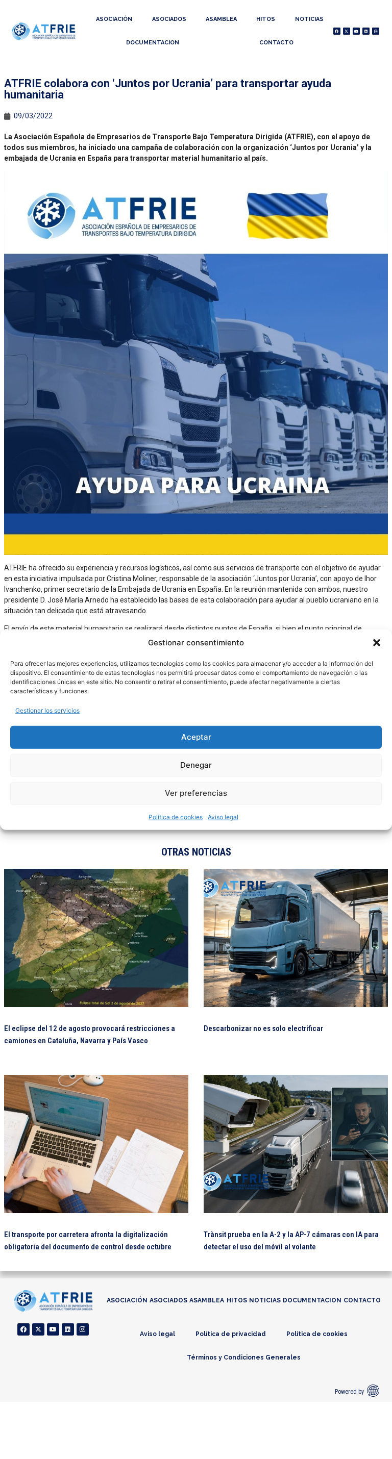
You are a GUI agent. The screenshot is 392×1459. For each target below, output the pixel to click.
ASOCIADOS (169, 19)
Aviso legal (223, 816)
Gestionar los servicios (47, 710)
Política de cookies (176, 816)
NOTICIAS (309, 19)
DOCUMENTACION (152, 42)
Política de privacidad (230, 1334)
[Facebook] (336, 31)
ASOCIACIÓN (114, 19)
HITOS (265, 19)
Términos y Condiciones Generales (244, 1357)
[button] (377, 643)
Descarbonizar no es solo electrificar (263, 1028)
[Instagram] (375, 31)
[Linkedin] (366, 31)
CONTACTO (276, 42)
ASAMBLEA (221, 19)
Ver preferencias (196, 793)
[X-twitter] (346, 31)
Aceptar (196, 737)
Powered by (349, 1391)
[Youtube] (356, 31)
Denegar (196, 765)
